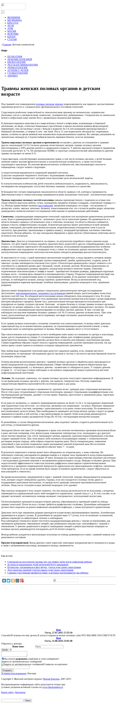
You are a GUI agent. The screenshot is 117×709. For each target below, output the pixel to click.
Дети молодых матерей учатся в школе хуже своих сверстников (40, 570)
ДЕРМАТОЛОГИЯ (17, 67)
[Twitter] (8, 580)
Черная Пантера (51, 679)
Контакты (20, 692)
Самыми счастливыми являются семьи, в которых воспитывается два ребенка (47, 572)
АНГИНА (12, 75)
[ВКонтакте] (4, 580)
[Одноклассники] (13, 580)
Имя (58, 630)
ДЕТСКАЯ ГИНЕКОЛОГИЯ (22, 65)
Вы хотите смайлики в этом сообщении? (31, 659)
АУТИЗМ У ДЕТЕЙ (17, 70)
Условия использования (13, 673)
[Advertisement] (58, 607)
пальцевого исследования (51, 293)
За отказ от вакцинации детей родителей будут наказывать (37, 564)
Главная (7, 44)
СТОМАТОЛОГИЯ (17, 73)
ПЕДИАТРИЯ (14, 56)
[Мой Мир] (17, 580)
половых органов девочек (49, 104)
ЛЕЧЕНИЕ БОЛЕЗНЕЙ (19, 59)
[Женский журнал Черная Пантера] (13, 9)
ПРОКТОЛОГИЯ (16, 62)
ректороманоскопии (26, 293)
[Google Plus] (22, 580)
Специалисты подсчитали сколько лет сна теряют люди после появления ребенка (49, 561)
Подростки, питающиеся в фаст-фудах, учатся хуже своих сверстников (44, 567)
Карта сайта (7, 692)
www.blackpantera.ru (52, 687)
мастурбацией (45, 205)
